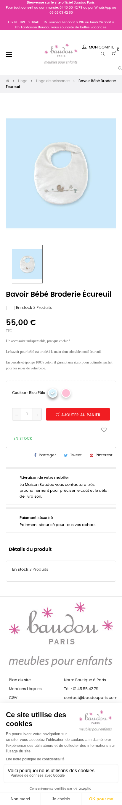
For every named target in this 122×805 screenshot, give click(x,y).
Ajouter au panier (80, 415)
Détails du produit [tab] (30, 549)
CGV (13, 698)
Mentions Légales (25, 689)
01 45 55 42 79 (71, 7)
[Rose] (66, 393)
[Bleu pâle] (52, 393)
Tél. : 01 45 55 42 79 (81, 689)
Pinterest (104, 455)
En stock (24, 308)
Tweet (76, 455)
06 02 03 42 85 (61, 12)
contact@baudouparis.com (90, 698)
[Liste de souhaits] (104, 429)
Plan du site (20, 680)
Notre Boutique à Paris (85, 680)
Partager (47, 455)
